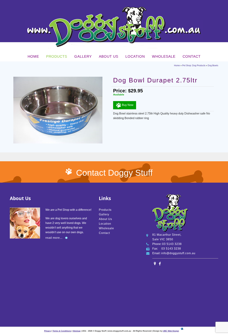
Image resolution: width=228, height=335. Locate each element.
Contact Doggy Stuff (114, 172)
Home (33, 56)
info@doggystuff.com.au (178, 253)
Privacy (47, 331)
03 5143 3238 (172, 243)
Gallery (83, 56)
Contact (192, 56)
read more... (54, 237)
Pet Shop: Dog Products (193, 65)
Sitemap (77, 331)
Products (56, 56)
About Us (108, 56)
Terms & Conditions (62, 331)
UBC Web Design (171, 331)
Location (135, 56)
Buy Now (127, 104)
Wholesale (163, 56)
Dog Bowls (213, 65)
